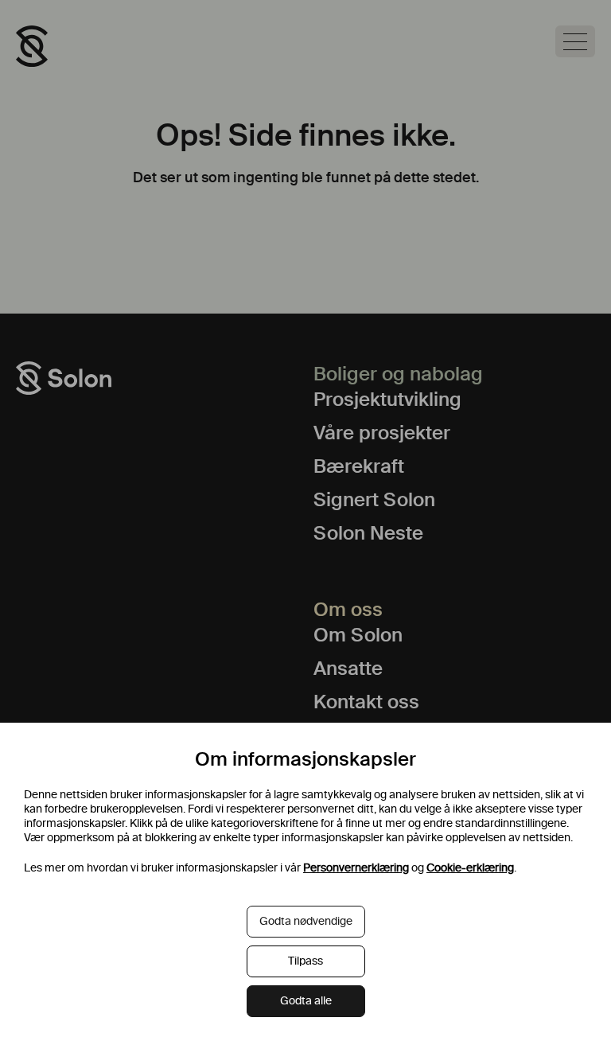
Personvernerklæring (356, 868)
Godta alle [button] (306, 1001)
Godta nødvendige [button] (305, 921)
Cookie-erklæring (470, 868)
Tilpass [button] (305, 961)
